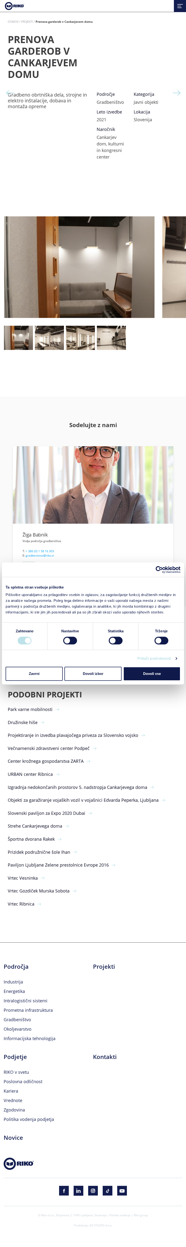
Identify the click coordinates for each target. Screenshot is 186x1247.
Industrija (13, 982)
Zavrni (34, 674)
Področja (16, 966)
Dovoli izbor (93, 674)
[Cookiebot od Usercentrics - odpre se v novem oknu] (159, 569)
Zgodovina (14, 1110)
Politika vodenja (120, 1215)
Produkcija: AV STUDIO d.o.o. (93, 1225)
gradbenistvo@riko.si (40, 555)
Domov (13, 21)
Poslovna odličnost (23, 1081)
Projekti (27, 21)
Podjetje (15, 1057)
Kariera (11, 1091)
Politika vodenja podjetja (29, 1119)
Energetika (14, 991)
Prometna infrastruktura (28, 1010)
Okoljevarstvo (17, 1029)
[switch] (70, 640)
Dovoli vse (152, 674)
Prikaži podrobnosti (154, 658)
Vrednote (13, 1100)
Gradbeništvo (17, 1019)
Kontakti (105, 1057)
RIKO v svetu (16, 1072)
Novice (13, 1137)
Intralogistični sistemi (25, 1001)
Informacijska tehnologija (29, 1038)
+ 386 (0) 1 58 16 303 (40, 551)
